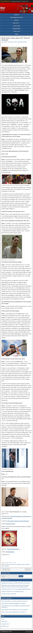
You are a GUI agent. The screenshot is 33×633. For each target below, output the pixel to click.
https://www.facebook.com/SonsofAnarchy (18, 521)
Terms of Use (16, 31)
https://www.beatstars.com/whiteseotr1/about (12, 601)
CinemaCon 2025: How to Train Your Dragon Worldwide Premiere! (16, 589)
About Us (16, 20)
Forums (16, 34)
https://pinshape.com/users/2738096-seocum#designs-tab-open (16, 605)
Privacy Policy (16, 26)
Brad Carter (12, 564)
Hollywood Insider (23, 41)
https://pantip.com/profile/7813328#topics (11, 603)
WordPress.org (5, 626)
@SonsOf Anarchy (10, 523)
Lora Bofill (5, 41)
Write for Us (16, 23)
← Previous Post (5, 569)
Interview (27, 564)
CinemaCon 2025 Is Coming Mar (9, 593)
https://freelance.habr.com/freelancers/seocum (12, 609)
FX (15, 564)
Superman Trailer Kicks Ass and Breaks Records (13, 591)
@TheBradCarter (10, 551)
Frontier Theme (29, 631)
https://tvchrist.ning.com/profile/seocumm (11, 612)
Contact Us (16, 14)
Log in (3, 619)
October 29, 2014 (13, 41)
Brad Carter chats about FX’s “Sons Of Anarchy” (16, 39)
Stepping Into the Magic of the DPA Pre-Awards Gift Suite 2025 (16, 583)
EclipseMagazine (5, 1)
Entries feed (4, 621)
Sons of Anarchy (5, 565)
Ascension (6, 564)
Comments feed (5, 624)
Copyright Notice (16, 28)
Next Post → (29, 569)
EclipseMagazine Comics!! (16, 17)
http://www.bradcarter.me (13, 549)
